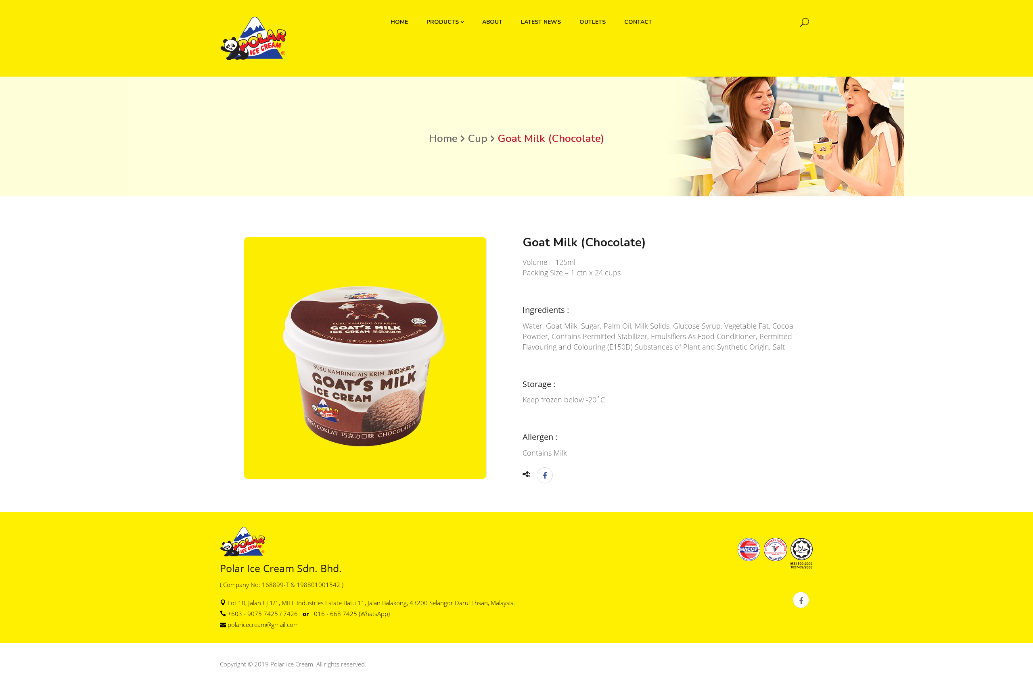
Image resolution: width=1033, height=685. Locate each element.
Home (443, 138)
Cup (477, 138)
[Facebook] (543, 475)
